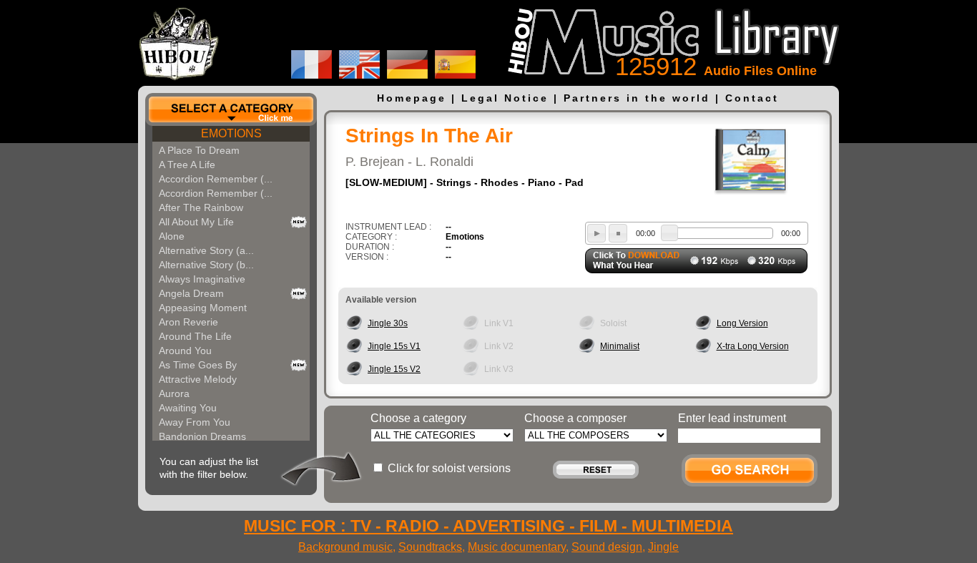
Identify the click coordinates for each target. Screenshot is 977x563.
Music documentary (517, 547)
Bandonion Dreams (202, 436)
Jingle (663, 547)
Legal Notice (505, 98)
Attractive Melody (198, 379)
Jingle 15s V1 (394, 346)
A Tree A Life (187, 164)
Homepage (411, 98)
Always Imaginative (202, 279)
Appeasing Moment (203, 307)
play (596, 233)
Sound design (606, 547)
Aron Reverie (188, 322)
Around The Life (195, 336)
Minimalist (619, 346)
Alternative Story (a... (206, 250)
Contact (752, 98)
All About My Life (196, 221)
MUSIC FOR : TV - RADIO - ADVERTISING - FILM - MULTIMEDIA (488, 526)
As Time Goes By (198, 365)
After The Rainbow (201, 207)
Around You (185, 350)
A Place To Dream (199, 150)
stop (618, 233)
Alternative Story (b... (206, 264)
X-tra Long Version (753, 346)
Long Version (742, 323)
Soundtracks (430, 547)
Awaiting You (188, 407)
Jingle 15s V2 (394, 369)
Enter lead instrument (732, 418)
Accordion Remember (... (216, 179)
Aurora (174, 393)
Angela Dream (191, 293)
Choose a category (418, 418)
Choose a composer (575, 418)
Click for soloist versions (449, 468)
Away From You (194, 422)
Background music (345, 547)
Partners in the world (637, 98)
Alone (172, 236)
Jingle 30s (388, 323)
